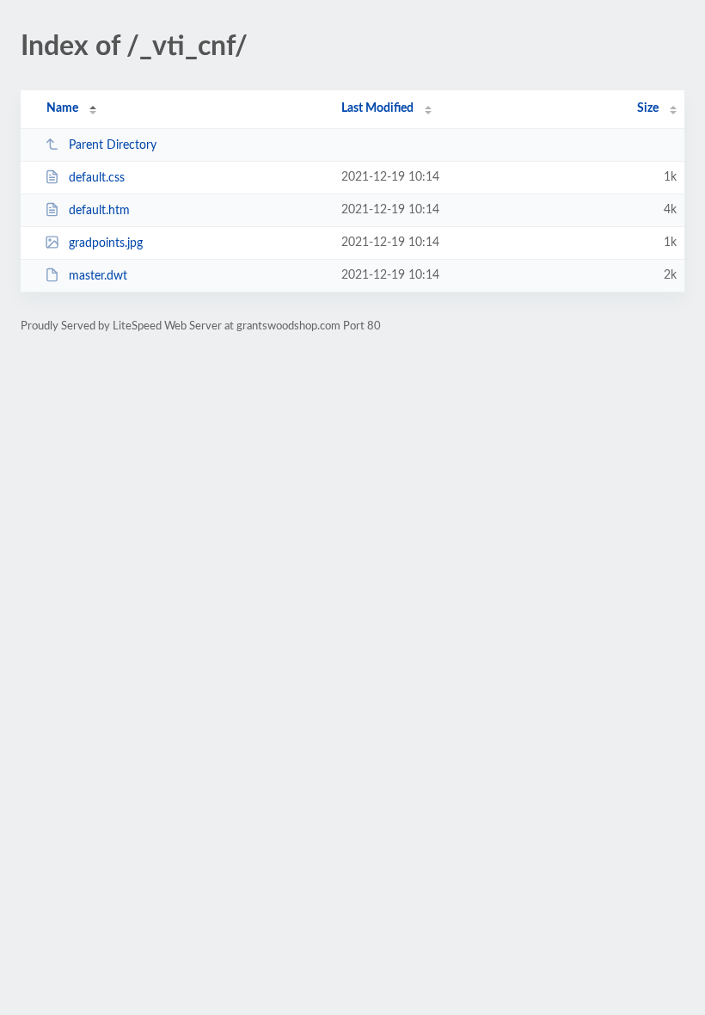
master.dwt (98, 276)
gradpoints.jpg (106, 243)
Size (648, 108)
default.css (97, 178)
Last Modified (377, 108)
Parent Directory (112, 145)
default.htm (99, 211)
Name (62, 108)
